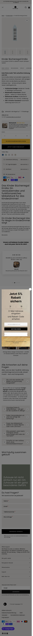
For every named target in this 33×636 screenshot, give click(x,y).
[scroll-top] (28, 632)
